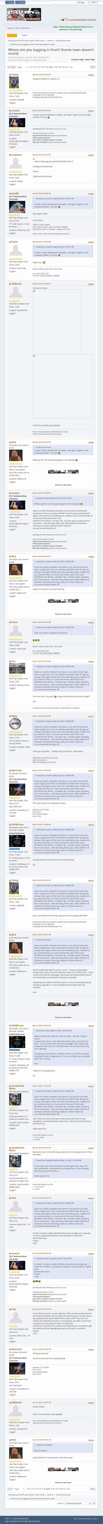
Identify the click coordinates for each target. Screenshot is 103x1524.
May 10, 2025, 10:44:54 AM (42, 770)
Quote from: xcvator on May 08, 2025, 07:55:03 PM (55, 198)
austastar (17, 154)
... (28, 67)
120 (63, 67)
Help (75, 1519)
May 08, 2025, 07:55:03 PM (42, 110)
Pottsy (15, 74)
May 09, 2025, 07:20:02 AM (42, 242)
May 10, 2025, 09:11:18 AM (42, 661)
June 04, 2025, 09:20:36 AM (42, 1253)
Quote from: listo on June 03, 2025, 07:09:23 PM (53, 1258)
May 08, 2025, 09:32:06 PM (42, 193)
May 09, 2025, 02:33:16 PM (42, 442)
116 (46, 67)
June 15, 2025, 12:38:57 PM (42, 1402)
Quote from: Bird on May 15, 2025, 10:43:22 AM (53, 1031)
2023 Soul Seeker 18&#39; (50, 276)
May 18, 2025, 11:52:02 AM (42, 1086)
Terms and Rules (84, 1519)
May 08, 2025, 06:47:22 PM (42, 74)
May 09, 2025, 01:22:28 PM (42, 284)
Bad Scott (17, 770)
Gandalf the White (16, 1087)
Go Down (11, 67)
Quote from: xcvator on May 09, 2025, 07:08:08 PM (55, 561)
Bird (14, 442)
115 (42, 67)
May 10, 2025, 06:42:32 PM (42, 880)
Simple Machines (23, 1518)
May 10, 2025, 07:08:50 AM (42, 622)
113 (34, 67)
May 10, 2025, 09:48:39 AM (42, 716)
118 (55, 67)
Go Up (10, 1489)
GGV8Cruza (17, 824)
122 (71, 67)
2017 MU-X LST (43, 273)
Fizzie (14, 241)
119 (59, 67)
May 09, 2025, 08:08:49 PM (42, 556)
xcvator (16, 110)
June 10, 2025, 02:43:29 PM (42, 1349)
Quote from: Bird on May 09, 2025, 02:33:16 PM (53, 498)
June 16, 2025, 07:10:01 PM (42, 1440)
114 (38, 67)
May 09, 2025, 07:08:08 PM (42, 493)
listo (14, 1197)
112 (31, 67)
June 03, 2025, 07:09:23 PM (42, 1198)
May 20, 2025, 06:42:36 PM (42, 1148)
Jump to (60, 1503)
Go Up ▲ (95, 1519)
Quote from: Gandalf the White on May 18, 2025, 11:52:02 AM (58, 1160)
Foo (13, 661)
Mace (14, 716)
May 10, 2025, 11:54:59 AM (42, 824)
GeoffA (15, 193)
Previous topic (77, 59)
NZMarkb (16, 283)
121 (67, 67)
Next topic (90, 59)
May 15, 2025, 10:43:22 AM (42, 935)
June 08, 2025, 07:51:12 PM (42, 1309)
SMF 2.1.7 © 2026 (11, 1518)
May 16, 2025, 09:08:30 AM (42, 1025)
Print (93, 67)
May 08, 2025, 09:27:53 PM (42, 155)
